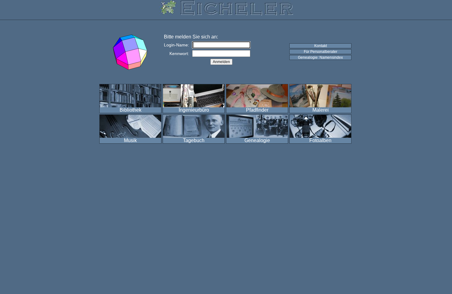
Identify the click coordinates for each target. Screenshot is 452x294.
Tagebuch (193, 140)
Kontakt (320, 46)
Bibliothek (130, 110)
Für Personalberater (320, 52)
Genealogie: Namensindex (320, 57)
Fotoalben (320, 140)
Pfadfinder (257, 110)
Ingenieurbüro (194, 110)
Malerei (320, 110)
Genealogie (257, 140)
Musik (130, 140)
